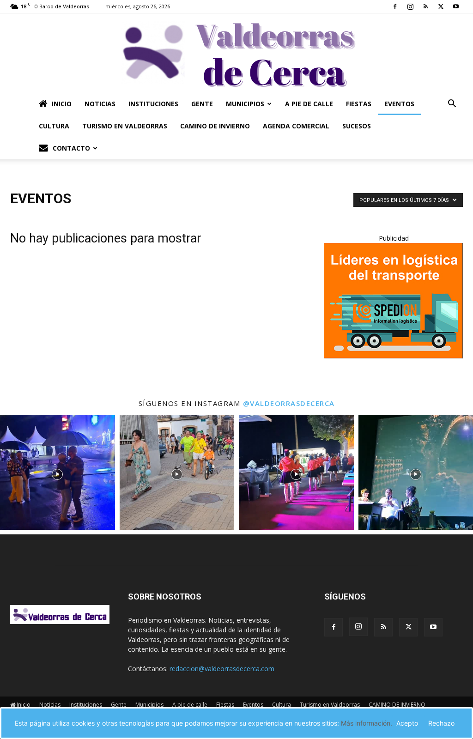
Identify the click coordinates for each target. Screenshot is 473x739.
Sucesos (356, 125)
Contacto (71, 148)
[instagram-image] (57, 472)
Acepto (407, 723)
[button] (452, 104)
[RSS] (425, 6)
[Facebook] (395, 6)
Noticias (100, 103)
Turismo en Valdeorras (124, 125)
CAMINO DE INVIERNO (215, 125)
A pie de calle (309, 103)
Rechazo (441, 723)
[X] (441, 6)
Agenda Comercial (296, 125)
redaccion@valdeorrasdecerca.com (222, 668)
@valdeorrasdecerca (289, 403)
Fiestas (358, 103)
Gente (202, 103)
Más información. (366, 723)
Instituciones (153, 103)
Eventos (399, 103)
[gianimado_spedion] (393, 355)
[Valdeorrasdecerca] (236, 53)
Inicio (62, 103)
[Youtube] (456, 6)
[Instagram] (410, 6)
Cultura (54, 125)
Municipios (245, 103)
